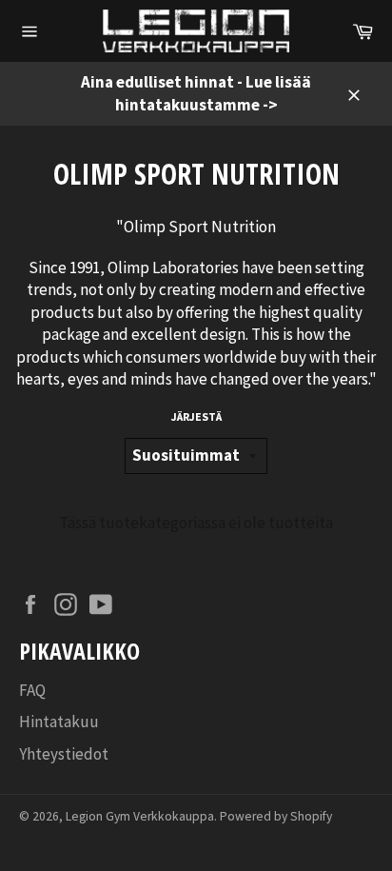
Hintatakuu (59, 721)
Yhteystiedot (63, 753)
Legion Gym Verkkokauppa (140, 816)
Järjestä (196, 416)
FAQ (32, 690)
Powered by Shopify (276, 816)
